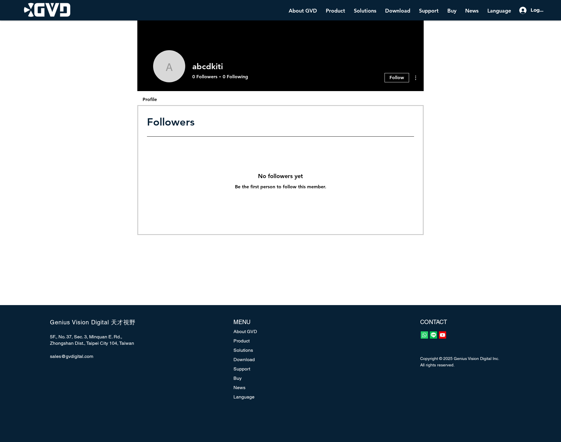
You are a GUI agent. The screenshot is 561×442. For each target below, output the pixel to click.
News (239, 387)
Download (244, 359)
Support (241, 369)
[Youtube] (442, 335)
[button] (335, 10)
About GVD (245, 331)
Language (243, 397)
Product (241, 341)
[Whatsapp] (424, 335)
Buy (237, 378)
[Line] (433, 335)
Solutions (243, 350)
